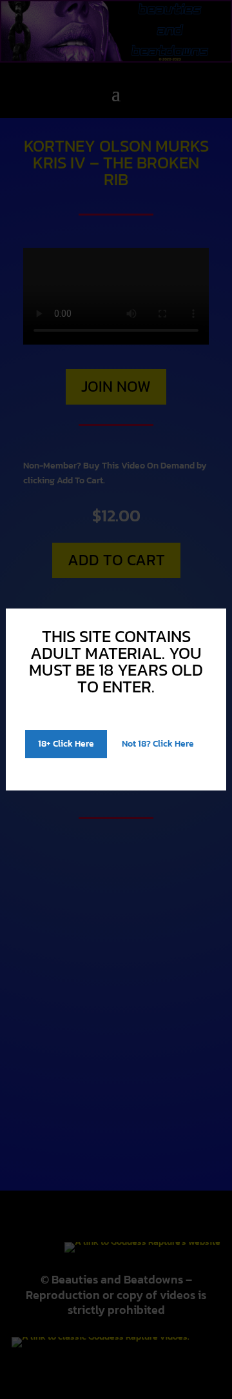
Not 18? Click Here (158, 743)
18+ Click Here (66, 743)
